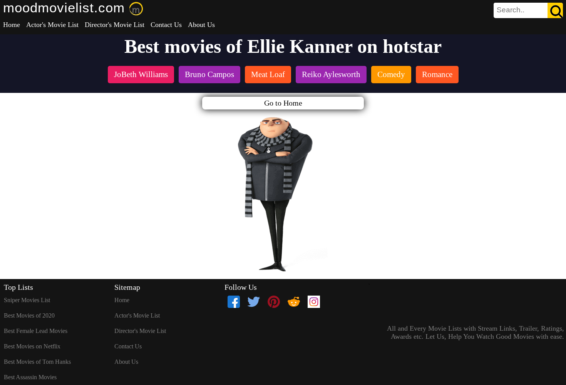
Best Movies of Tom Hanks (37, 361)
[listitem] (141, 75)
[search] (528, 10)
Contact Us (166, 25)
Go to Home (283, 103)
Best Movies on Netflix (32, 346)
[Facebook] (233, 302)
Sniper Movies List (27, 300)
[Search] (555, 10)
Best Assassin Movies (30, 377)
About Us (201, 25)
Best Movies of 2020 (29, 315)
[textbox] (511, 10)
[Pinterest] (274, 302)
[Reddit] (294, 302)
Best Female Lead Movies (35, 331)
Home (11, 25)
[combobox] (511, 10)
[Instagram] (314, 302)
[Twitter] (253, 302)
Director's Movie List (114, 25)
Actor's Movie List (52, 25)
